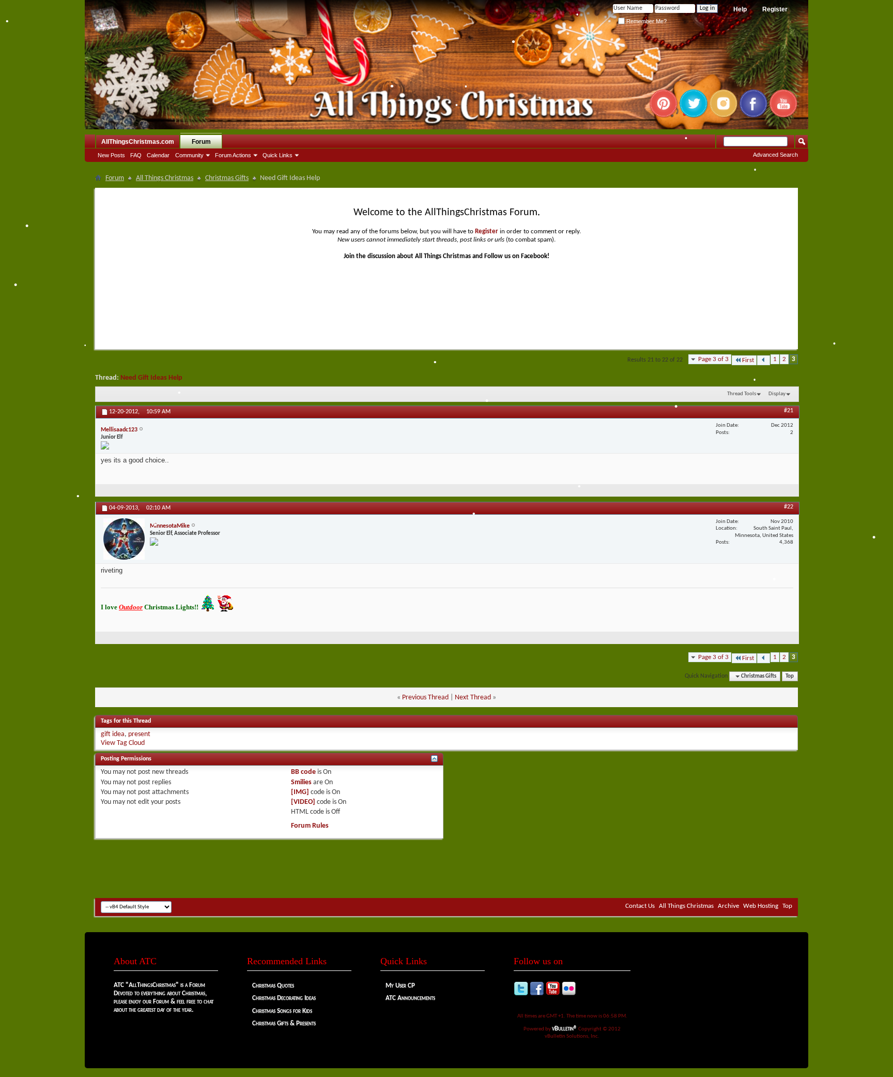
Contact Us (640, 906)
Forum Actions (233, 155)
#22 (788, 507)
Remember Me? (646, 21)
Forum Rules (310, 826)
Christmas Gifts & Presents (284, 1023)
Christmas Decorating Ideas (284, 998)
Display (777, 394)
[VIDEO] (303, 802)
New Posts (111, 155)
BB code (303, 772)
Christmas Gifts (227, 178)
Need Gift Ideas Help (151, 378)
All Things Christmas (164, 178)
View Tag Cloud (123, 743)
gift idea (113, 734)
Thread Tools (741, 394)
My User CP (400, 985)
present (139, 734)
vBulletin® (564, 1028)
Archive (728, 906)
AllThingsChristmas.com (137, 141)
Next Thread (473, 697)
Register (775, 9)
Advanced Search (775, 155)
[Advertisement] (446, 867)
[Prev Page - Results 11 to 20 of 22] (763, 360)
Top (790, 676)
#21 (788, 411)
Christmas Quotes (273, 985)
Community (189, 155)
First (748, 360)
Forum (201, 141)
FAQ (136, 155)
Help (740, 9)
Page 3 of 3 (713, 359)
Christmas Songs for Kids (282, 1011)
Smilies (301, 782)
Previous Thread (425, 697)
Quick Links (277, 155)
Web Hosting (760, 906)
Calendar (158, 155)
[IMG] (300, 792)
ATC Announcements (410, 998)
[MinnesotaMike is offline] (124, 539)
